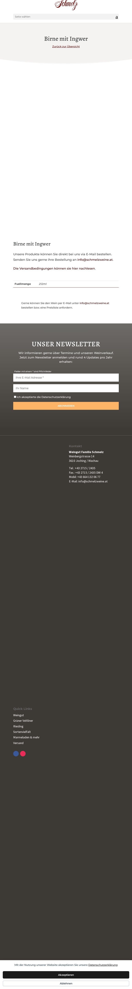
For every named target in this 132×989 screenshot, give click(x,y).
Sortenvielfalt (22, 732)
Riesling (18, 726)
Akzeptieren (66, 974)
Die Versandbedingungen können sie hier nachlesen (54, 268)
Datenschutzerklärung (103, 965)
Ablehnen (66, 983)
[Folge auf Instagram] (23, 753)
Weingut (18, 715)
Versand (18, 743)
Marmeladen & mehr (26, 737)
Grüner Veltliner (23, 721)
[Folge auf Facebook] (16, 753)
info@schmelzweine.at (95, 260)
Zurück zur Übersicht (66, 46)
